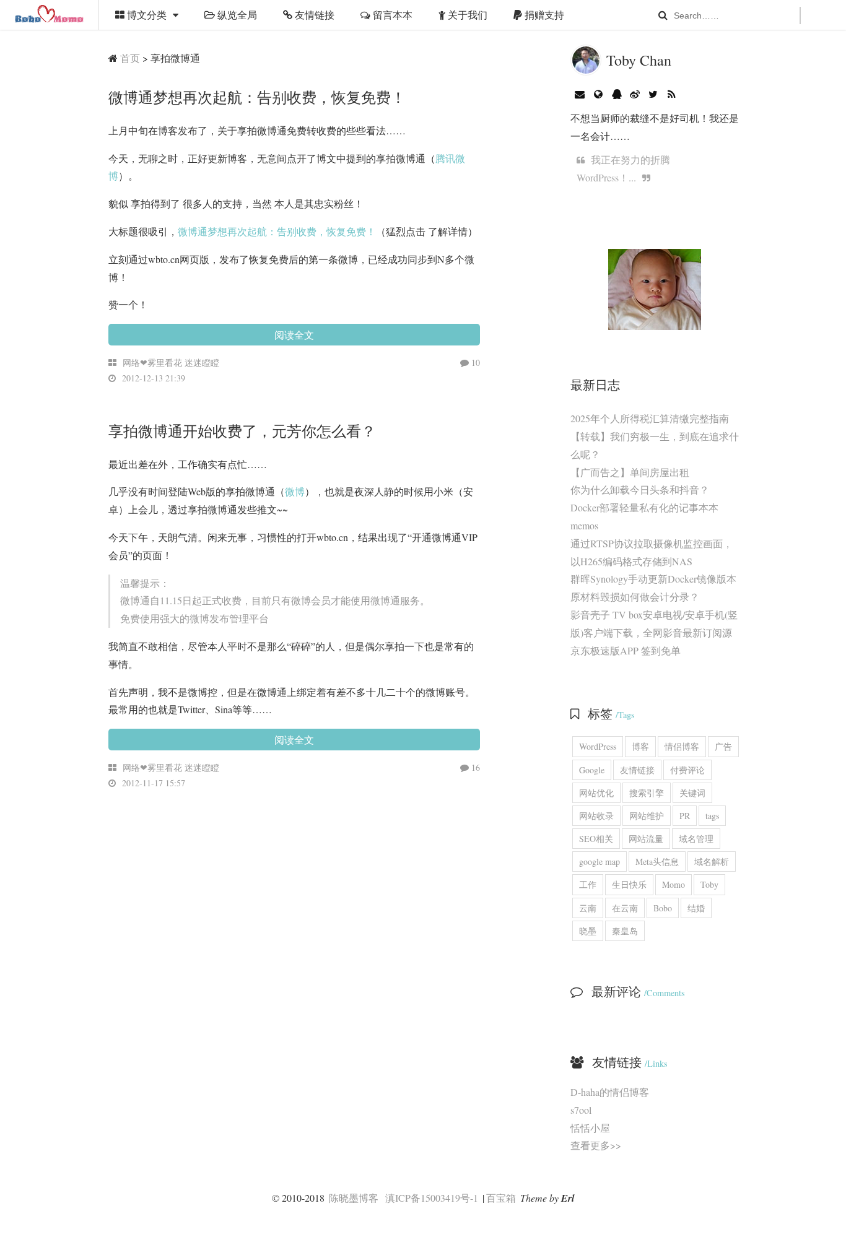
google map (599, 861)
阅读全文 (294, 334)
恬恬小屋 (590, 1127)
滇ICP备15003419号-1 (431, 1197)
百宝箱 (501, 1197)
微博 (295, 491)
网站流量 (646, 838)
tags (712, 816)
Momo (673, 884)
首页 (130, 57)
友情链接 (313, 14)
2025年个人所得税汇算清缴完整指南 (649, 418)
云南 (587, 908)
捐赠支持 (543, 14)
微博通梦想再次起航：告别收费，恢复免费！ (277, 231)
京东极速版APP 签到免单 (625, 650)
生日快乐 (629, 884)
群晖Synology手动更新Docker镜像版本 (653, 578)
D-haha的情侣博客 (609, 1091)
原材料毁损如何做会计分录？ (634, 596)
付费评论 (687, 770)
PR (684, 816)
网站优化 (596, 793)
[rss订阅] (671, 93)
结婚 (696, 908)
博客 (640, 746)
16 (474, 767)
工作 (587, 884)
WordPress (597, 746)
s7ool (580, 1109)
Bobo (662, 908)
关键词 (692, 793)
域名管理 (696, 838)
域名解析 (711, 861)
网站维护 (646, 816)
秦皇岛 (625, 931)
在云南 (625, 908)
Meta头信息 (657, 861)
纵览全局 (236, 14)
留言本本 (391, 14)
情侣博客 (682, 746)
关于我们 (466, 14)
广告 (723, 746)
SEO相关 (596, 838)
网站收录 (596, 816)
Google (591, 770)
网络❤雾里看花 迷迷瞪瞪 (171, 362)
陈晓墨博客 (49, 15)
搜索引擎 (646, 793)
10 (474, 362)
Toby (709, 884)
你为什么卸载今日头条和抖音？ (639, 489)
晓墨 (587, 931)
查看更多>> (595, 1145)
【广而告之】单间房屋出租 (629, 472)
